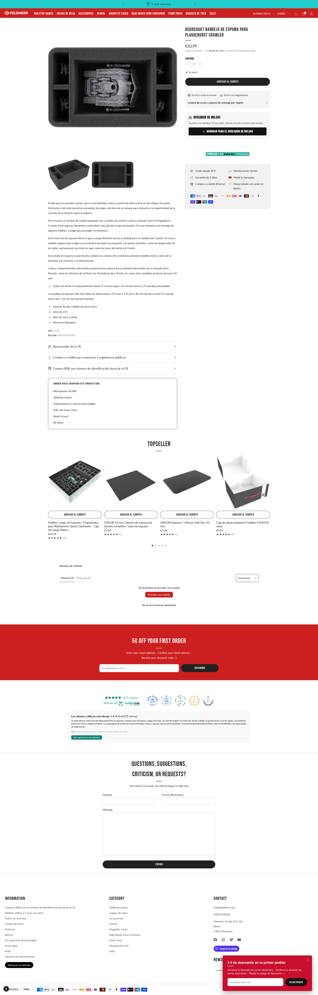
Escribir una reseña (159, 594)
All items (58, 422)
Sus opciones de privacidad (20, 940)
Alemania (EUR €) (261, 13)
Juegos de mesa (66, 14)
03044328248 (222, 914)
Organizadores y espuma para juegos (74, 403)
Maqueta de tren (196, 14)
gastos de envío (216, 50)
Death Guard (60, 416)
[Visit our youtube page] (239, 940)
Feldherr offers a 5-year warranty (24, 912)
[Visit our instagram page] (223, 940)
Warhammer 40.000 (64, 391)
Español (281, 13)
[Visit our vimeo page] (231, 940)
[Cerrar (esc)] (307, 959)
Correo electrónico (172, 794)
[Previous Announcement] (123, 4)
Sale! (213, 14)
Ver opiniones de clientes (87, 737)
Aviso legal (11, 945)
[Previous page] (48, 482)
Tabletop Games (43, 14)
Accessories (86, 14)
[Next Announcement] (195, 4)
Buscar (9, 934)
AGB (7, 951)
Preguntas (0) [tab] (84, 578)
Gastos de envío (14, 923)
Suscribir (296, 982)
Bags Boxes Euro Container (148, 14)
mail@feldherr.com (224, 907)
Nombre (107, 794)
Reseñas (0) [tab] (67, 578)
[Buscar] (296, 14)
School (101, 14)
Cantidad (189, 58)
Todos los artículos (15, 918)
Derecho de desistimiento (20, 956)
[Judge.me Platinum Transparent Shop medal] (180, 700)
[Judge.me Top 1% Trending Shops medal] (194, 700)
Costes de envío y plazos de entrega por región (215, 102)
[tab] (152, 545)
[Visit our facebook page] (215, 940)
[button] (6, 989)
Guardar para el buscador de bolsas (230, 131)
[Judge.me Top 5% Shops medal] (208, 700)
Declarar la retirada (19, 965)
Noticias (10, 929)
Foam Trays (175, 14)
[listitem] (159, 4)
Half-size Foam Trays (65, 409)
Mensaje (107, 809)
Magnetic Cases (118, 14)
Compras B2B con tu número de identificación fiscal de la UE (40, 907)
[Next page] (270, 482)
